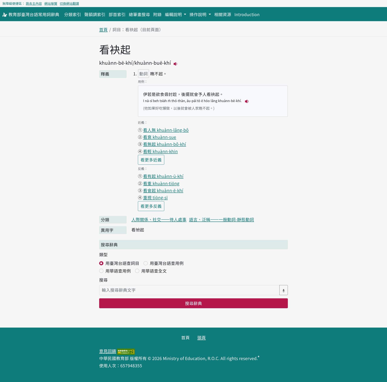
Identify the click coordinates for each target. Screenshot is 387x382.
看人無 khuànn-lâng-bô (166, 130)
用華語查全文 (154, 271)
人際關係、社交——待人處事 (158, 219)
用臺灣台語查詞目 (122, 263)
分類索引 (72, 14)
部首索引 (117, 14)
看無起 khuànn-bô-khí (164, 144)
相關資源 (222, 14)
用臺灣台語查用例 (167, 263)
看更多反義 (152, 206)
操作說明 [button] (198, 14)
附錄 (157, 14)
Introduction (247, 14)
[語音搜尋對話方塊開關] (283, 290)
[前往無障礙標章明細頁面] (126, 351)
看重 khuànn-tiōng (161, 183)
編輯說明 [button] (174, 14)
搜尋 (103, 280)
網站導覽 (50, 3)
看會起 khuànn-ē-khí (163, 190)
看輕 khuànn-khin (160, 151)
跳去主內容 (34, 3)
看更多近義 (152, 159)
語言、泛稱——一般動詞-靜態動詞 (221, 219)
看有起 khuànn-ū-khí (163, 176)
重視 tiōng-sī (155, 197)
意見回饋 (107, 351)
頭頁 (201, 337)
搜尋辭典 (193, 303)
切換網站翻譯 (69, 3)
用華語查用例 (118, 271)
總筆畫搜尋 (139, 14)
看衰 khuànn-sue (159, 137)
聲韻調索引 (94, 14)
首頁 (103, 29)
